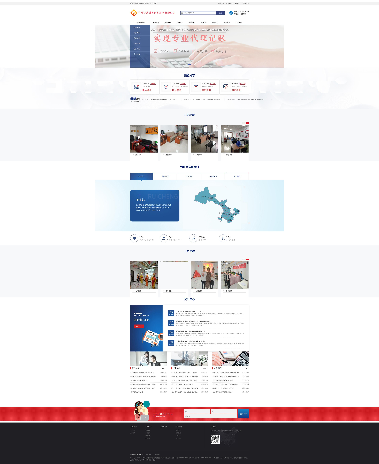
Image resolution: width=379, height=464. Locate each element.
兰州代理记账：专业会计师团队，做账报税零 (185, 388)
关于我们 (220, 3)
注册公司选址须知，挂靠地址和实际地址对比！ (190, 331)
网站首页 (156, 23)
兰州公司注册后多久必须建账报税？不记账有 (226, 376)
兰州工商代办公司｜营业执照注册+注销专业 (184, 392)
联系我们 (239, 23)
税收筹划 (137, 38)
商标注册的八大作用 (137, 392)
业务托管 (137, 49)
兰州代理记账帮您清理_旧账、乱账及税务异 (184, 380)
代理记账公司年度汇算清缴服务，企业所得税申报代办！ (193, 321)
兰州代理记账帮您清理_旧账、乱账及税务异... (240, 99)
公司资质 (228, 3)
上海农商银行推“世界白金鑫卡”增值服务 (142, 373)
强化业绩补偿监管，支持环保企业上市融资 (143, 376)
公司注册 (203, 23)
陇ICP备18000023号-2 (184, 458)
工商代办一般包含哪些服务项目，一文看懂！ (190, 311)
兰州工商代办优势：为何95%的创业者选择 (225, 384)
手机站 (237, 3)
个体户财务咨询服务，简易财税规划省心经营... (196, 99)
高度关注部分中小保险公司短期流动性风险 (143, 384)
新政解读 (178, 430)
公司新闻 (178, 433)
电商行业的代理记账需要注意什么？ (223, 388)
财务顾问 (137, 33)
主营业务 (180, 23)
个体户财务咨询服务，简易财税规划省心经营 (185, 376)
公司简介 (132, 430)
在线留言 (227, 23)
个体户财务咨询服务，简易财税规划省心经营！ (190, 341)
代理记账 (191, 23)
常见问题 (178, 438)
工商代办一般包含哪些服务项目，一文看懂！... (153, 99)
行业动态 (178, 435)
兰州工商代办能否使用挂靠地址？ (223, 392)
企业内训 (137, 54)
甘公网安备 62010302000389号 (202, 458)
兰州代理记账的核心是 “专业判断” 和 (182, 384)
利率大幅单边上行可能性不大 (139, 380)
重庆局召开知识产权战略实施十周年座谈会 (143, 388)
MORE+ (164, 368)
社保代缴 (137, 43)
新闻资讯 (215, 23)
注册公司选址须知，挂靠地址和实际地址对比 (226, 373)
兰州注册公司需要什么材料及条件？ (223, 380)
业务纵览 (245, 3)
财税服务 (137, 27)
